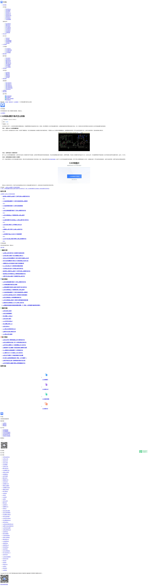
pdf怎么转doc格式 (6, 510)
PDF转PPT (8, 11)
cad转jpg (7, 187)
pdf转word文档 (6, 472)
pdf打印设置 (5, 476)
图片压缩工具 (5, 468)
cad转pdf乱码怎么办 (7, 529)
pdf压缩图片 (5, 464)
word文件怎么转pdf (7, 518)
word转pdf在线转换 (7, 556)
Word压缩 (8, 76)
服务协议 (4, 424)
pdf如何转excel (6, 545)
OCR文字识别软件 (6, 432)
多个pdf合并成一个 (6, 552)
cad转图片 (11, 187)
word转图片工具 (6, 470)
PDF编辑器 (8, 97)
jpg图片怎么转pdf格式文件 (8, 526)
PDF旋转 (8, 43)
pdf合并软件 (5, 548)
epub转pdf (5, 493)
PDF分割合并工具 (6, 434)
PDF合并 (8, 38)
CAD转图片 (8, 52)
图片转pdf (5, 502)
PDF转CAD (8, 14)
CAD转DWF (8, 51)
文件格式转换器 (52, 159)
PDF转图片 (8, 10)
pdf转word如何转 (6, 537)
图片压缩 (8, 73)
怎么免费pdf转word (7, 520)
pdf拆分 (4, 499)
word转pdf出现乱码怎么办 (8, 524)
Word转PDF (8, 23)
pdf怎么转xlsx (5, 522)
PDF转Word (8, 9)
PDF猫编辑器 (5, 431)
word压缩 (5, 497)
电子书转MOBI (9, 86)
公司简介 (4, 423)
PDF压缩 (8, 72)
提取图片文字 (5, 479)
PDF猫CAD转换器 (9, 98)
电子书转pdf (5, 491)
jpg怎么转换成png (6, 550)
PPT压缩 (7, 77)
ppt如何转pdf (5, 531)
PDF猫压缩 (8, 99)
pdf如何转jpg (5, 543)
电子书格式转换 (9, 87)
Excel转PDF (8, 27)
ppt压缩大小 (5, 504)
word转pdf (5, 570)
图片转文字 (5, 478)
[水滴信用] (143, 452)
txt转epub (4, 508)
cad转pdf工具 (5, 466)
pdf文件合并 (5, 554)
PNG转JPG (8, 58)
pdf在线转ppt (5, 474)
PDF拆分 (8, 39)
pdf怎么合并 (5, 500)
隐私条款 (4, 425)
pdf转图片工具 (6, 483)
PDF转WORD (5, 558)
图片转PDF (8, 24)
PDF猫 (6, 101)
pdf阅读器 (8, 32)
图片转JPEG (8, 61)
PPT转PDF (8, 26)
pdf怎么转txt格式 (6, 516)
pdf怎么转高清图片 (6, 512)
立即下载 (2, 247)
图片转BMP (8, 60)
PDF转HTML (8, 15)
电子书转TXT (9, 84)
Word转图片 (8, 64)
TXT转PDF (8, 30)
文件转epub (8, 89)
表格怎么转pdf (6, 489)
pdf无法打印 (5, 481)
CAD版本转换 (9, 50)
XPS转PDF (8, 31)
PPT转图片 (8, 65)
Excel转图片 (8, 67)
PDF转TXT (8, 16)
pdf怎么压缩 (5, 462)
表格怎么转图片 (6, 485)
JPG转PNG (8, 59)
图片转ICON (8, 63)
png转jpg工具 (5, 458)
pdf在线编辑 (8, 19)
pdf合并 (4, 495)
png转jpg (4, 566)
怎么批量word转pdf (7, 514)
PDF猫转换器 (8, 96)
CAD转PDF (8, 28)
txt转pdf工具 (5, 460)
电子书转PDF (8, 82)
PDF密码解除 (8, 40)
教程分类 (11, 101)
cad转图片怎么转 (6, 487)
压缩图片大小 (5, 506)
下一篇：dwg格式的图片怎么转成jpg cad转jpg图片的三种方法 (36, 188)
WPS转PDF (8, 18)
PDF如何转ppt (5, 547)
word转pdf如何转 (6, 535)
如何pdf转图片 (6, 533)
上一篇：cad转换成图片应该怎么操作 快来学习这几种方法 (12, 188)
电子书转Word (9, 85)
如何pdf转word (6, 539)
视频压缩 (8, 74)
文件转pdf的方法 (6, 457)
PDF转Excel (8, 12)
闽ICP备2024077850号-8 (47, 573)
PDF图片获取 (8, 41)
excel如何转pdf (6, 541)
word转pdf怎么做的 (7, 527)
